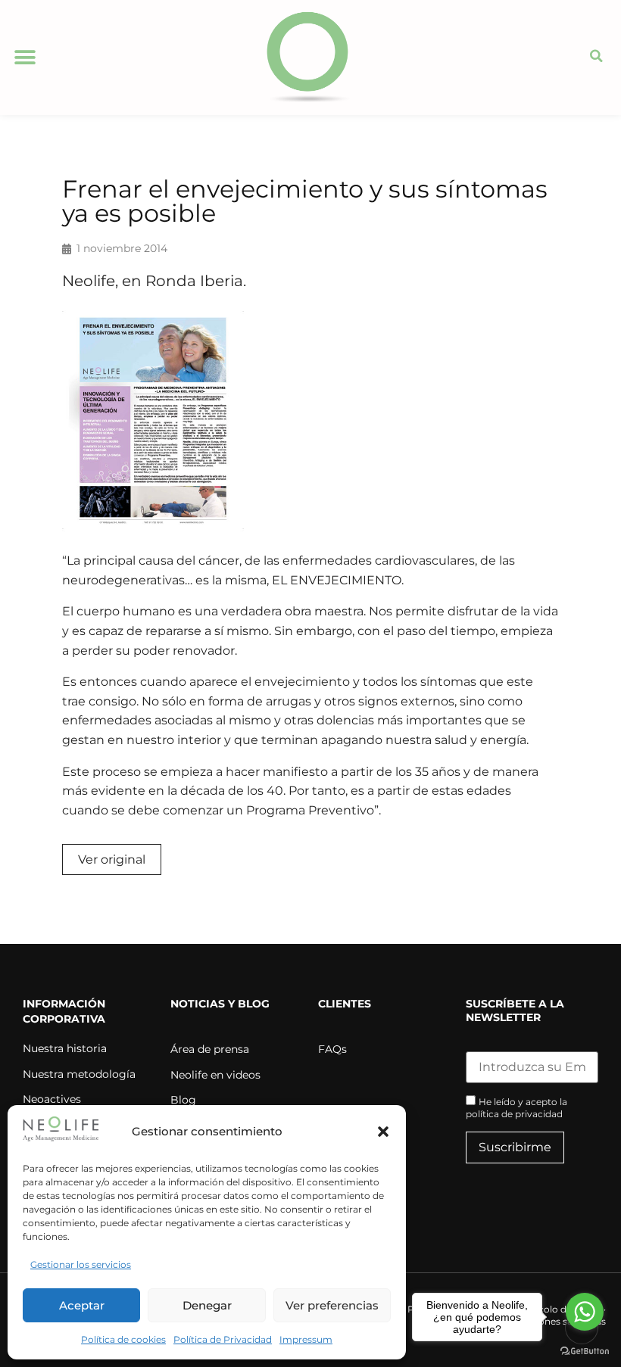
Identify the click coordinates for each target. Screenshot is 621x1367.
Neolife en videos (215, 1075)
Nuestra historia (65, 1048)
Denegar (207, 1305)
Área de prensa (209, 1049)
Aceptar (82, 1305)
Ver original (111, 859)
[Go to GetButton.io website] (584, 1351)
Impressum (305, 1339)
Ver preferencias (332, 1305)
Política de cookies (123, 1339)
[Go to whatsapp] (585, 1312)
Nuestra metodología (79, 1074)
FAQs (332, 1049)
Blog (183, 1100)
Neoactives (52, 1099)
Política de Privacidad (222, 1339)
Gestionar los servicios (80, 1264)
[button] (383, 1131)
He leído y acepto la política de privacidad (516, 1107)
